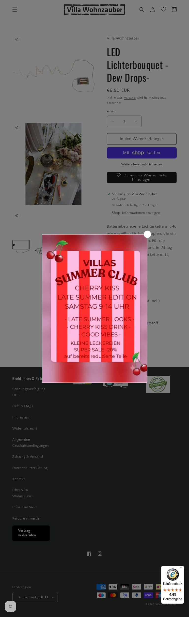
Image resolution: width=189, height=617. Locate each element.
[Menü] (181, 569)
